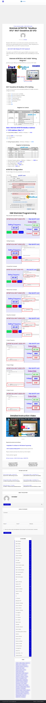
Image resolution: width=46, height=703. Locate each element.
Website (31, 523)
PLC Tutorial (25, 685)
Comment (5, 512)
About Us (35, 701)
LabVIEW (22, 678)
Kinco (18, 678)
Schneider (23, 688)
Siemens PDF (14, 474)
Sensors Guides (19, 690)
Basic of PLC (19, 664)
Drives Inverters (10, 458)
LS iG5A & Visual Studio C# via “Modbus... (11, 481)
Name (5, 523)
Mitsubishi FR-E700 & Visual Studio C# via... (32, 481)
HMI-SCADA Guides (28, 26)
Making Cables (19, 679)
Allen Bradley (22, 663)
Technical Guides (20, 693)
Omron (18, 681)
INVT (23, 674)
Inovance (18, 674)
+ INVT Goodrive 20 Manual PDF (13, 448)
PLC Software (19, 685)
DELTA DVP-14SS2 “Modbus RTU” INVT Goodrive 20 (19, 49)
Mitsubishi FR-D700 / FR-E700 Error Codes (32, 486)
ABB (17, 663)
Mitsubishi (25, 679)
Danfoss (26, 666)
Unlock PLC (27, 693)
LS (25, 678)
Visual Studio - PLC (35, 474)
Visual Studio (19, 695)
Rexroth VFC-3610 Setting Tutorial (10, 475)
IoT (25, 674)
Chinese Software (20, 666)
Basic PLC (25, 664)
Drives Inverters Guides (19, 26)
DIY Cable (22, 668)
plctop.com (14, 701)
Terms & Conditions (40, 701)
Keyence (18, 676)
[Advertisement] (23, 14)
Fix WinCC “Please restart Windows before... (12, 486)
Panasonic (18, 683)
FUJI (25, 669)
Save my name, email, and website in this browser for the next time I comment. (21, 529)
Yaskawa (23, 696)
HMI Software (25, 673)
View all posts (7, 504)
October (25, 39)
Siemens (18, 691)
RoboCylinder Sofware (25, 686)
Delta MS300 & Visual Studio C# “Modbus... (32, 475)
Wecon (24, 695)
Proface (18, 686)
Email (17, 523)
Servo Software (27, 690)
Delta (18, 668)
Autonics (28, 663)
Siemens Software (24, 691)
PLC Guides (12, 485)
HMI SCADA (19, 673)
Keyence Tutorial (24, 676)
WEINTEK (26, 458)
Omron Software (24, 681)
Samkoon (18, 688)
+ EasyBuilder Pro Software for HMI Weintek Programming (18, 445)
